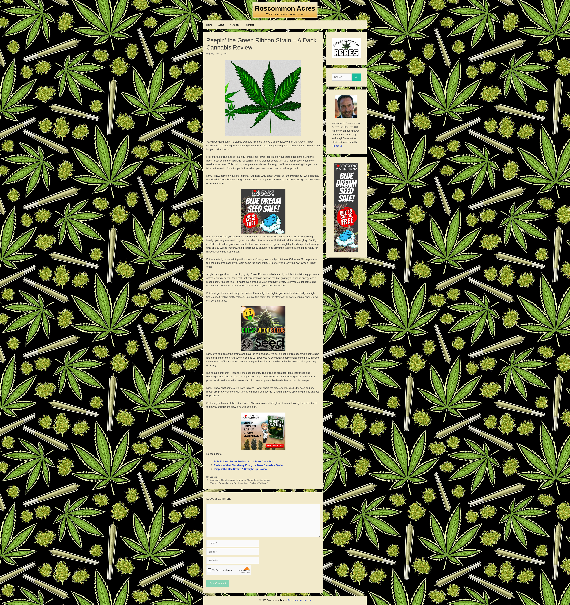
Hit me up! (337, 145)
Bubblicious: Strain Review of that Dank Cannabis (243, 461)
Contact (250, 25)
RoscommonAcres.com (299, 600)
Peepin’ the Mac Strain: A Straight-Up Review (240, 469)
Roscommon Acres (285, 8)
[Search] (356, 77)
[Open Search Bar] (362, 24)
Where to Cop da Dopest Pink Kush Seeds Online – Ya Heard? (239, 483)
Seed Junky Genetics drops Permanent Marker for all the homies (240, 480)
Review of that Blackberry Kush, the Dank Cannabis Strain (248, 465)
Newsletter (235, 25)
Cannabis (214, 477)
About (221, 25)
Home (209, 25)
